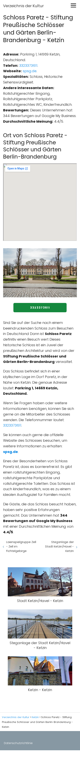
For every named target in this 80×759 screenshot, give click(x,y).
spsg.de (30, 71)
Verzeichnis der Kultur (23, 6)
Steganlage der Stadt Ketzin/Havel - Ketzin (59, 546)
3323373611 (28, 65)
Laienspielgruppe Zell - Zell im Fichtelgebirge (21, 546)
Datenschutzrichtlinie (18, 743)
